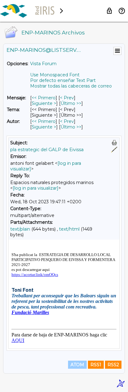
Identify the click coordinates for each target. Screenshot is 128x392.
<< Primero (44, 98)
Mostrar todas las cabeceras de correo (71, 86)
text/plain (20, 229)
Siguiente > (44, 103)
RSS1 (95, 364)
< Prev (67, 98)
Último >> (71, 103)
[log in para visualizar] (35, 188)
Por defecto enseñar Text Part (63, 80)
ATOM (77, 364)
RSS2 (113, 364)
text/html (69, 229)
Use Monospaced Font (55, 75)
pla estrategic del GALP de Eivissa (47, 149)
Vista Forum (43, 63)
